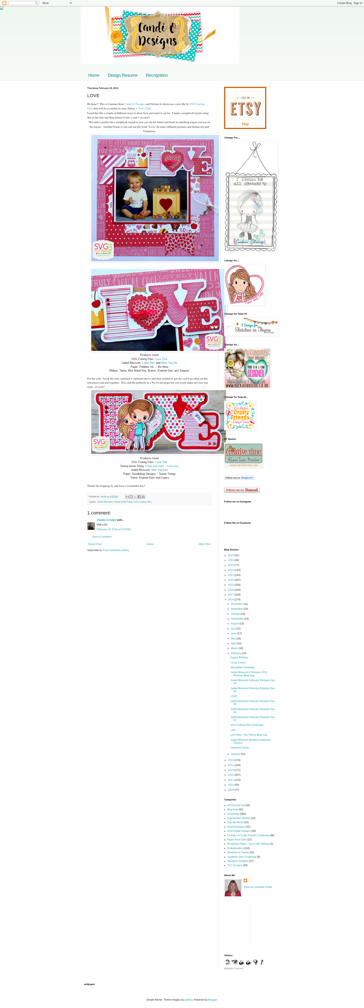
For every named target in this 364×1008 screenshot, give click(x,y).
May (233, 638)
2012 (231, 774)
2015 (231, 760)
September (237, 618)
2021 (231, 575)
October (236, 613)
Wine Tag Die (169, 362)
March (235, 648)
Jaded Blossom (105, 502)
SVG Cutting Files (143, 502)
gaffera (189, 999)
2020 (231, 579)
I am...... (234, 730)
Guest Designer (236, 826)
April (234, 643)
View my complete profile (258, 887)
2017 (231, 594)
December (237, 604)
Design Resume (123, 75)
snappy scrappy (106, 519)
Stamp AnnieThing (123, 502)
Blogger (212, 999)
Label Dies (148, 362)
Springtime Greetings (242, 667)
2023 (231, 565)
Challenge (233, 813)
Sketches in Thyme (238, 852)
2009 (231, 789)
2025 (231, 555)
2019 (231, 584)
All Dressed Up (236, 805)
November (237, 608)
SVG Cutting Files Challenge (246, 724)
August (235, 623)
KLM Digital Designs (239, 830)
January (236, 754)
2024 (231, 560)
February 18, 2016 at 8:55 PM (113, 529)
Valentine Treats (239, 747)
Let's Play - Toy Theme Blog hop (248, 734)
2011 (231, 779)
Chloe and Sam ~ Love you (161, 466)
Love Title (161, 359)
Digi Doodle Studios (238, 818)
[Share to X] (135, 497)
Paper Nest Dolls (237, 839)
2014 (231, 765)
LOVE (233, 696)
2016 (231, 599)
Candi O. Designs (134, 104)
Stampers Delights (237, 861)
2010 (231, 784)
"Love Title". (145, 108)
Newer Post (95, 544)
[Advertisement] (245, 926)
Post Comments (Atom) (116, 550)
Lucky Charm (238, 662)
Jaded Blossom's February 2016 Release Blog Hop (248, 674)
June (234, 633)
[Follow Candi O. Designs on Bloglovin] (239, 479)
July (233, 628)
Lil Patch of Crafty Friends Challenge (248, 835)
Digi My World (235, 822)
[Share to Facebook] (139, 497)
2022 (231, 570)
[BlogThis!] (131, 497)
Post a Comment (101, 536)
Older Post (204, 544)
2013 (231, 770)
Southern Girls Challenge (241, 856)
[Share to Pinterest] (143, 497)
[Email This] (127, 497)
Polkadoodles (235, 848)
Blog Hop (232, 809)
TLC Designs (234, 865)
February (236, 653)
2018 (231, 589)
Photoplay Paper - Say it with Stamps (248, 843)
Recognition (157, 75)
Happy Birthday (239, 657)
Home (93, 75)
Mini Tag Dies (159, 469)
